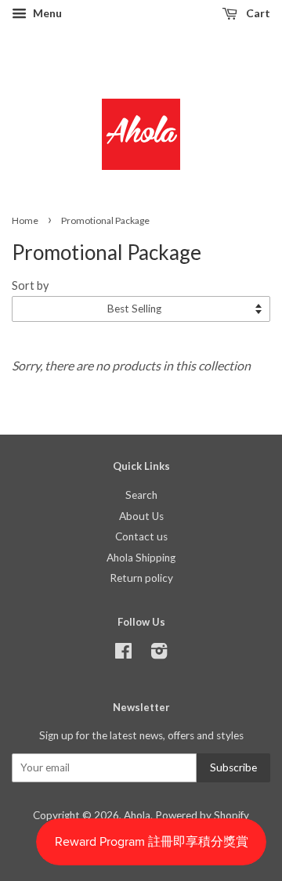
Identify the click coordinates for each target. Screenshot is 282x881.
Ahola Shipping (141, 557)
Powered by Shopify (202, 815)
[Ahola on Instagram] (159, 654)
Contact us (141, 536)
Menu (46, 13)
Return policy (141, 578)
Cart (257, 13)
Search (141, 495)
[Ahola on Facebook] (123, 654)
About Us (141, 516)
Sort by (30, 285)
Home (25, 220)
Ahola (137, 815)
